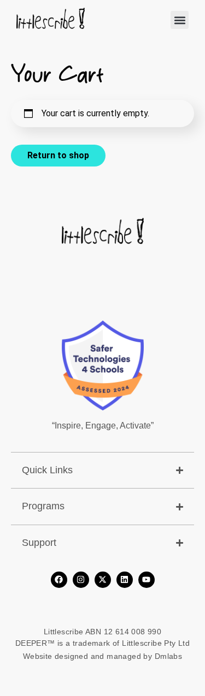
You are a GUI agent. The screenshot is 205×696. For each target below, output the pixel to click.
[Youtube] (146, 580)
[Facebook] (59, 580)
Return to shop (58, 155)
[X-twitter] (103, 580)
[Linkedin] (124, 580)
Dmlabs (168, 656)
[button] (180, 20)
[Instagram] (81, 580)
